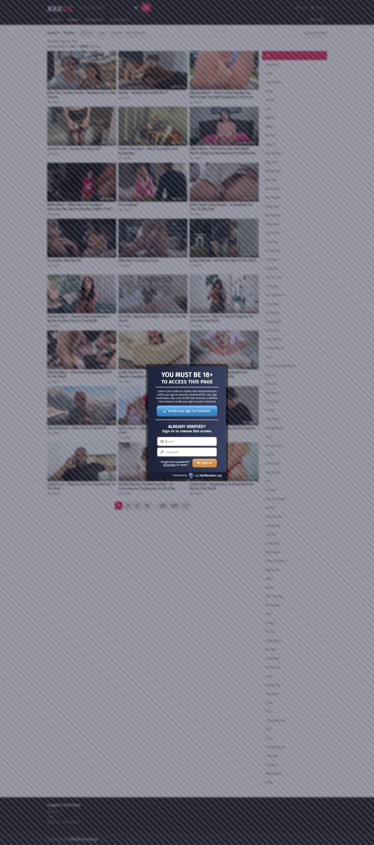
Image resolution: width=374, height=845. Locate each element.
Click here (169, 464)
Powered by (180, 475)
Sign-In (206, 463)
